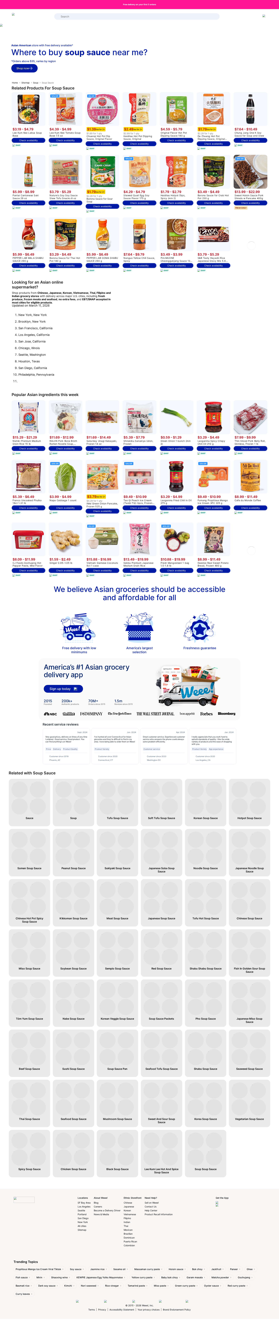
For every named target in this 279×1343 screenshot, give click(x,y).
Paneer (234, 1269)
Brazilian (128, 1233)
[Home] (25, 16)
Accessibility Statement (121, 1309)
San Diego (83, 1218)
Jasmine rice (97, 1269)
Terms (91, 1309)
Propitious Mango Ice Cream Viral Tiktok (38, 1269)
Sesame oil (119, 1269)
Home (15, 82)
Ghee (250, 1269)
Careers (98, 1206)
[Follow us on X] (194, 1301)
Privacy (102, 1309)
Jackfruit (216, 1269)
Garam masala (195, 1277)
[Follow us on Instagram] (117, 1301)
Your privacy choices (149, 1309)
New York (83, 1222)
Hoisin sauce (176, 1269)
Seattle (81, 1210)
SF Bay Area (84, 1202)
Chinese (128, 1202)
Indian (127, 1222)
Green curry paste (185, 1285)
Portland (82, 1214)
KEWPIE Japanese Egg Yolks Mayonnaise (100, 1277)
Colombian (129, 1245)
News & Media (101, 1214)
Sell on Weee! (152, 1202)
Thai (126, 1226)
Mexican (128, 1229)
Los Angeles (84, 1206)
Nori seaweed (88, 1285)
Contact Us (150, 1206)
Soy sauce (75, 1269)
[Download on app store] (229, 1202)
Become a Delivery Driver (107, 1210)
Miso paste (160, 1285)
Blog (96, 1202)
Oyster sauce (211, 1285)
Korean (127, 1210)
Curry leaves (23, 1294)
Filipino (127, 1218)
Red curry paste (236, 1285)
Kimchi (68, 1285)
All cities (82, 1226)
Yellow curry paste (142, 1277)
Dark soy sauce (46, 1285)
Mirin (39, 1277)
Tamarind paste (136, 1285)
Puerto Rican (130, 1241)
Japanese (129, 1206)
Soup (35, 82)
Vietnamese (130, 1214)
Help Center (151, 1210)
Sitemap (25, 82)
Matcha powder (220, 1277)
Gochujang (244, 1277)
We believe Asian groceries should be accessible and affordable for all (139, 593)
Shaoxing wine (59, 1277)
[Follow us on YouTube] (171, 1301)
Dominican (129, 1237)
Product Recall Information (159, 1214)
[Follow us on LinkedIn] (145, 1301)
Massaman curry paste (147, 1269)
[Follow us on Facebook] (89, 1301)
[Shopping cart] (264, 16)
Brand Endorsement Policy (177, 1309)
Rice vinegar (112, 1285)
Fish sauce (22, 1277)
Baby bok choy (169, 1277)
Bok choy (197, 1269)
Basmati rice (22, 1285)
